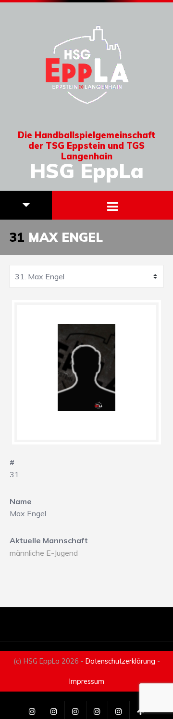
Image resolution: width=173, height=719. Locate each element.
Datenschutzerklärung (120, 661)
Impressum (86, 681)
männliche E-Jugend (44, 553)
